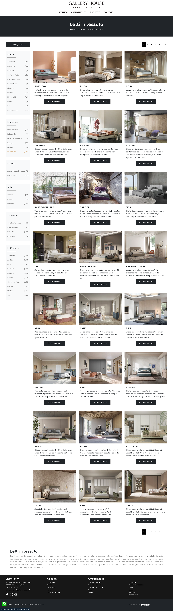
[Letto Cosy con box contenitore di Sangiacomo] (54, 247)
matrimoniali (17, 175)
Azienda (63, 12)
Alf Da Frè (17, 62)
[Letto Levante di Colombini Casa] (54, 126)
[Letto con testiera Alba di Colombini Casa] (54, 309)
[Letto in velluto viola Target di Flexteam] (100, 188)
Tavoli (90, 590)
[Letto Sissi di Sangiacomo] (146, 188)
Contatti (109, 12)
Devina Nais (17, 84)
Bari (17, 264)
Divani (132, 587)
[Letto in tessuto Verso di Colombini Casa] (54, 427)
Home (72, 29)
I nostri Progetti (53, 592)
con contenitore (17, 223)
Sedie (90, 592)
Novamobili (17, 97)
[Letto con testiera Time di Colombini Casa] (146, 309)
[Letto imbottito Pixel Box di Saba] (54, 67)
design (17, 199)
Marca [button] (10, 54)
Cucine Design (94, 582)
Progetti (95, 12)
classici (17, 195)
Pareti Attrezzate (136, 585)
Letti (89, 29)
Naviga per (18, 45)
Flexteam (17, 88)
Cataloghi (51, 587)
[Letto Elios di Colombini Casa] (100, 67)
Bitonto (17, 273)
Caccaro (17, 71)
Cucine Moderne (95, 585)
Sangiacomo (17, 110)
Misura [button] (11, 164)
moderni (17, 204)
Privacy (3, 609)
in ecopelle (17, 134)
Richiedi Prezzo (54, 102)
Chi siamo (51, 582)
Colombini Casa (17, 79)
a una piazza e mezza (17, 171)
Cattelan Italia (17, 75)
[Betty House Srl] (86, 5)
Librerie (132, 582)
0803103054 (15, 587)
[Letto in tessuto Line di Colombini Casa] (100, 368)
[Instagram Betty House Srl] (11, 594)
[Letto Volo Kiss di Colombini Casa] (146, 427)
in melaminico (17, 130)
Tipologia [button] (12, 216)
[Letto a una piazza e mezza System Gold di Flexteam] (146, 126)
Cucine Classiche (95, 587)
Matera (17, 286)
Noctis (17, 93)
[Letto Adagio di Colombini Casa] (100, 427)
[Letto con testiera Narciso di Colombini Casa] (146, 486)
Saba (17, 106)
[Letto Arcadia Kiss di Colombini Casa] (100, 247)
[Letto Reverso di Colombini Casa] (146, 368)
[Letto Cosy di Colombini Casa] (146, 67)
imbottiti (17, 232)
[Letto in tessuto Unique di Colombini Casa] (54, 368)
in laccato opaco (17, 138)
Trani (17, 295)
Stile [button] (9, 187)
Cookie (10, 609)
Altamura (17, 255)
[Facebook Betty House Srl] (7, 594)
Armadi (132, 592)
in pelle (17, 147)
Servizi (50, 585)
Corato (17, 278)
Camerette (133, 595)
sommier (17, 236)
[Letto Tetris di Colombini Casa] (54, 486)
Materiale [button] (12, 122)
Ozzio (17, 101)
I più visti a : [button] (13, 248)
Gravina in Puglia (17, 282)
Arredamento (79, 12)
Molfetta (17, 291)
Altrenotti (17, 66)
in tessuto (17, 152)
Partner (50, 590)
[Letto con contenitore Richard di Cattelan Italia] (100, 126)
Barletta (17, 269)
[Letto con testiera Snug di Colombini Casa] (100, 309)
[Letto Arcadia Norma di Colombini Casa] (146, 247)
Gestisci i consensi (22, 609)
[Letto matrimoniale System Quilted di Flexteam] (54, 188)
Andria (17, 260)
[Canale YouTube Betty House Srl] (15, 594)
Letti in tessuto (97, 29)
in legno (17, 143)
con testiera (17, 227)
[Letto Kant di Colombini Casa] (100, 486)
